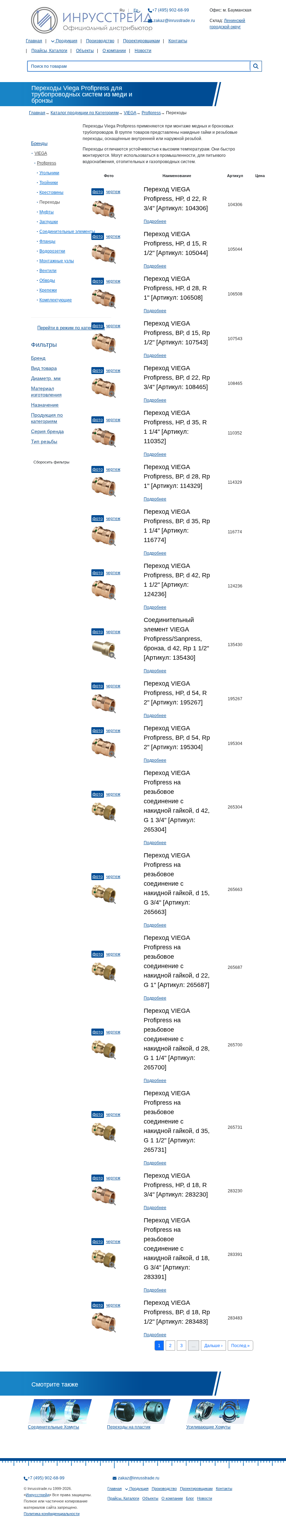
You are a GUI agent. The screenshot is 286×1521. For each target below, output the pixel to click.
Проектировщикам (141, 40)
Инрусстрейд (37, 1495)
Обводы (47, 280)
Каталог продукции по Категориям (85, 112)
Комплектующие (55, 300)
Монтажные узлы (56, 260)
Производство (100, 40)
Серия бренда (47, 431)
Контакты (177, 40)
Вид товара (44, 368)
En (136, 10)
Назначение (45, 405)
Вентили (48, 270)
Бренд (38, 358)
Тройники (48, 182)
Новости (143, 50)
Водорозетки (52, 251)
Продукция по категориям (47, 418)
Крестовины (51, 192)
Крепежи (48, 290)
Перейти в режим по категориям (71, 327)
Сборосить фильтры (51, 462)
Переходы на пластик (128, 1427)
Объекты (85, 50)
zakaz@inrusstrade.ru (174, 20)
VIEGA (130, 112)
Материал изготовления (46, 391)
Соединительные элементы (67, 231)
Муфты (46, 212)
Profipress (151, 112)
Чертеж (113, 191)
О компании (114, 50)
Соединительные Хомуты (53, 1427)
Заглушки (48, 221)
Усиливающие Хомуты (208, 1427)
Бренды (39, 143)
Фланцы (47, 241)
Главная (34, 40)
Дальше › (213, 1345)
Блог (190, 1498)
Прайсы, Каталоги (49, 50)
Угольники (49, 172)
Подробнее (155, 221)
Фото (97, 191)
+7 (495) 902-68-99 (170, 10)
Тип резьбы (44, 441)
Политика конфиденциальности (52, 1514)
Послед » (240, 1345)
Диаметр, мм (46, 378)
